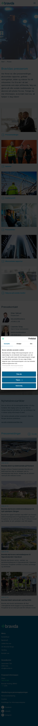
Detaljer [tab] (19, 343)
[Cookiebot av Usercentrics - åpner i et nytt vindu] (28, 339)
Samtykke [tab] (7, 343)
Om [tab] (31, 343)
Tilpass (18, 380)
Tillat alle (19, 374)
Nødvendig (19, 385)
